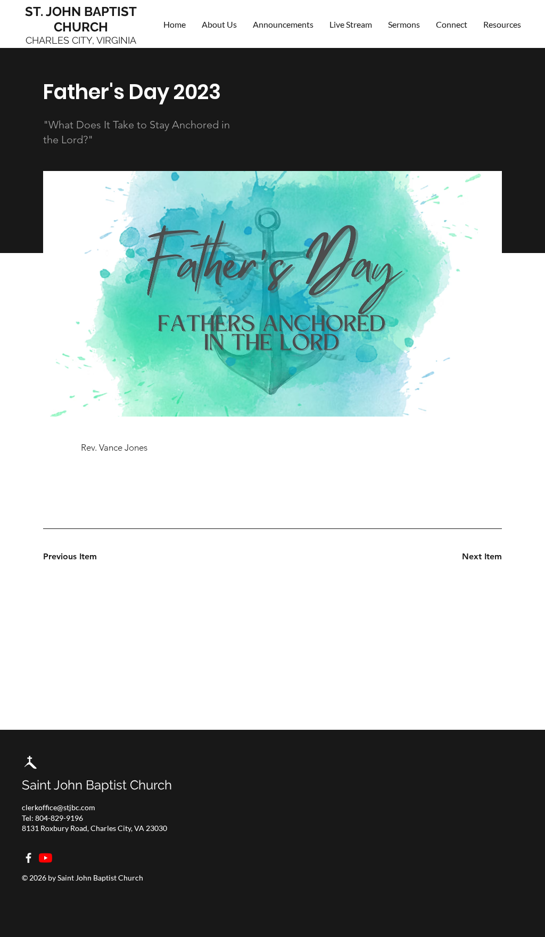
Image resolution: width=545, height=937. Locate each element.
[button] (451, 24)
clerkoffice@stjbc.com (58, 807)
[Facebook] (28, 858)
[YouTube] (45, 858)
